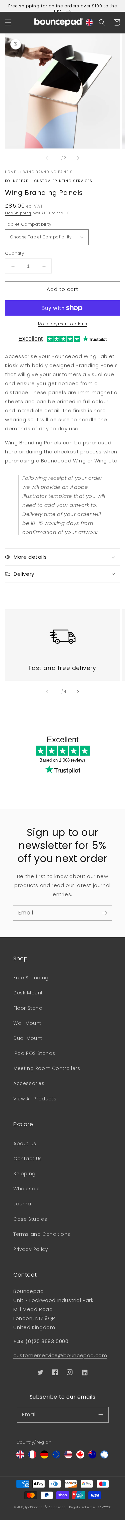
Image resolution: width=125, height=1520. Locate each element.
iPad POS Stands (34, 1053)
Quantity (14, 253)
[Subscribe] (104, 912)
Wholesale (26, 1188)
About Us (24, 1143)
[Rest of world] (104, 1456)
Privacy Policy (30, 1249)
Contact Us (27, 1158)
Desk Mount (28, 992)
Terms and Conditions (41, 1234)
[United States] (68, 1456)
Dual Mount (27, 1038)
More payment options (62, 324)
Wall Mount (27, 1023)
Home (10, 172)
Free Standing (31, 977)
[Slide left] (47, 157)
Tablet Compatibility (28, 224)
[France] (32, 1456)
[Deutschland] (44, 1456)
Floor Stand (28, 1008)
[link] (62, 632)
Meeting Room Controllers (46, 1068)
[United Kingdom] (20, 1456)
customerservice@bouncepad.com (60, 1355)
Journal (22, 1203)
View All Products (34, 1098)
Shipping (24, 1173)
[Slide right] (77, 157)
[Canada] (80, 1456)
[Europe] (56, 1456)
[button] (8, 22)
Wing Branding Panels (48, 172)
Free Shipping (18, 213)
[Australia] (92, 1456)
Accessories (29, 1083)
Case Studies (30, 1219)
